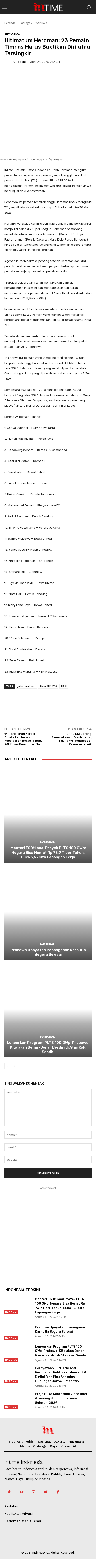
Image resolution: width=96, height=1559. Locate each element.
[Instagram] (33, 1492)
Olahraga (24, 23)
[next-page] (14, 1066)
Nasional (47, 841)
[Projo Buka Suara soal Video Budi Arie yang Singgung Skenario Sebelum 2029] (17, 1400)
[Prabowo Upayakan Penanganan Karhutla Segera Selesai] (48, 912)
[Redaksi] (8, 62)
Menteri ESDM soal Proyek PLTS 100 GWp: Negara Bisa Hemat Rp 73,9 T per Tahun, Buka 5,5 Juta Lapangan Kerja (48, 852)
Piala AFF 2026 (48, 686)
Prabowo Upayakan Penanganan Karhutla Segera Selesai (48, 952)
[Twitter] (46, 1492)
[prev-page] (7, 1066)
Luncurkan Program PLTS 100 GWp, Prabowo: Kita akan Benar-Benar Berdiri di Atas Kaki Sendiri (48, 1047)
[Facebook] (58, 1492)
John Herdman (26, 686)
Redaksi (21, 61)
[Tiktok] (9, 1492)
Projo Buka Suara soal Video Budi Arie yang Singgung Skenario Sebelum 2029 (61, 1398)
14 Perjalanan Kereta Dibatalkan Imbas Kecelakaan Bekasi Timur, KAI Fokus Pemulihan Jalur (24, 739)
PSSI (64, 686)
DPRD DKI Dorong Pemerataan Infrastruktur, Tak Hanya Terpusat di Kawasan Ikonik (71, 739)
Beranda (9, 23)
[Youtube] (21, 1492)
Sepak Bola (40, 23)
